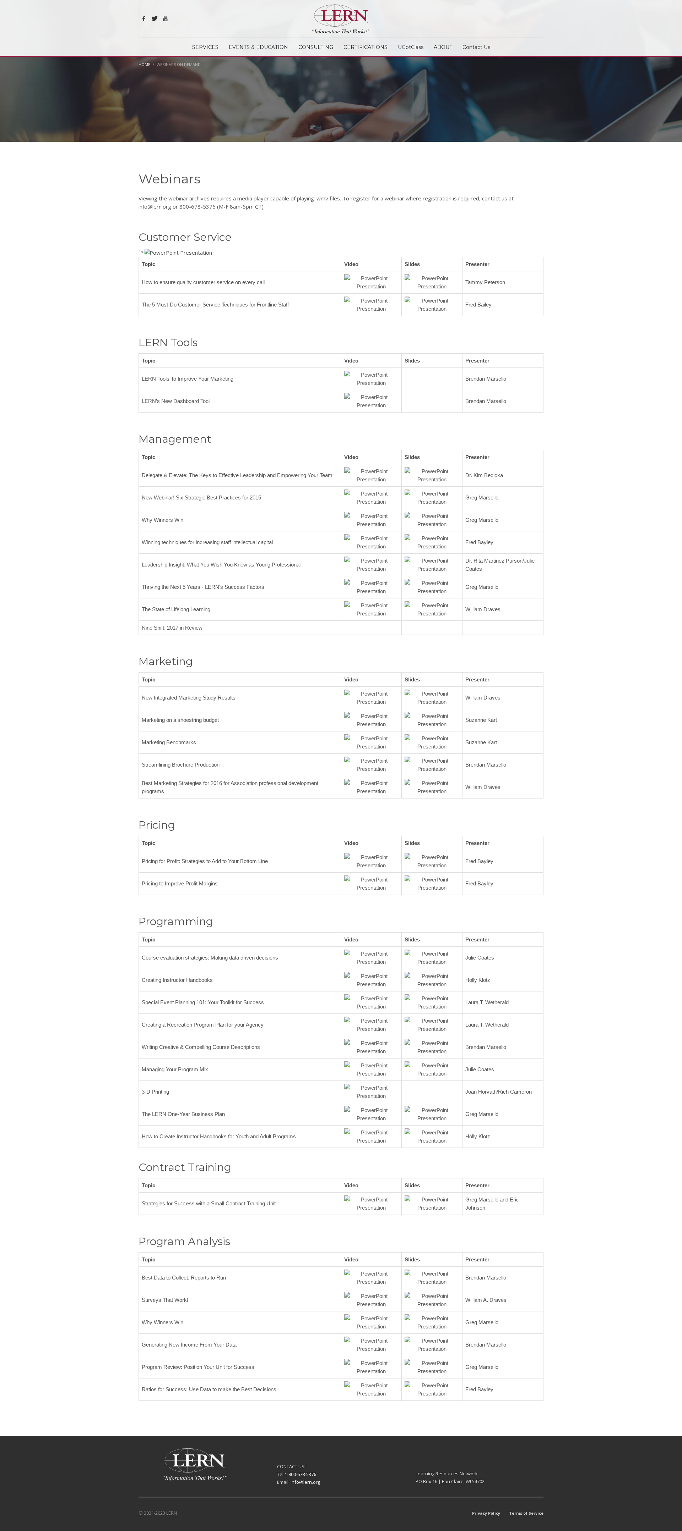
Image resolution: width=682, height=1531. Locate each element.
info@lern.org (305, 1482)
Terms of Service (526, 1513)
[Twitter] (154, 18)
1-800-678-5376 (300, 1474)
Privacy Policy (486, 1513)
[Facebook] (144, 18)
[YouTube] (165, 18)
